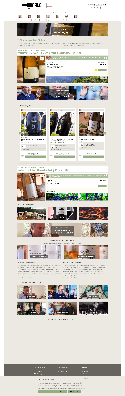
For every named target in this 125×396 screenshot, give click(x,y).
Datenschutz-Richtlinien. (79, 388)
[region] (62, 133)
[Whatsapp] (97, 8)
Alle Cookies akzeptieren (75, 391)
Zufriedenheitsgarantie (39, 374)
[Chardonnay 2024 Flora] (91, 124)
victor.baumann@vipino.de (99, 5)
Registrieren (85, 371)
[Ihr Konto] (94, 8)
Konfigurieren (63, 391)
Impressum (85, 378)
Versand (40, 371)
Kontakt (85, 374)
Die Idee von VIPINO (62, 371)
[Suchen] (88, 8)
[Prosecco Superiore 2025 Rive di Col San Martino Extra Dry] (33, 124)
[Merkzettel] (91, 8)
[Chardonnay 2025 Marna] (62, 124)
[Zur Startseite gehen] (31, 6)
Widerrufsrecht (62, 374)
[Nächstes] (104, 133)
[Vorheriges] (20, 133)
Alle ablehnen (48, 391)
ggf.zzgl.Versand (53, 74)
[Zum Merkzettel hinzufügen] (42, 58)
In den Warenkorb (102, 70)
